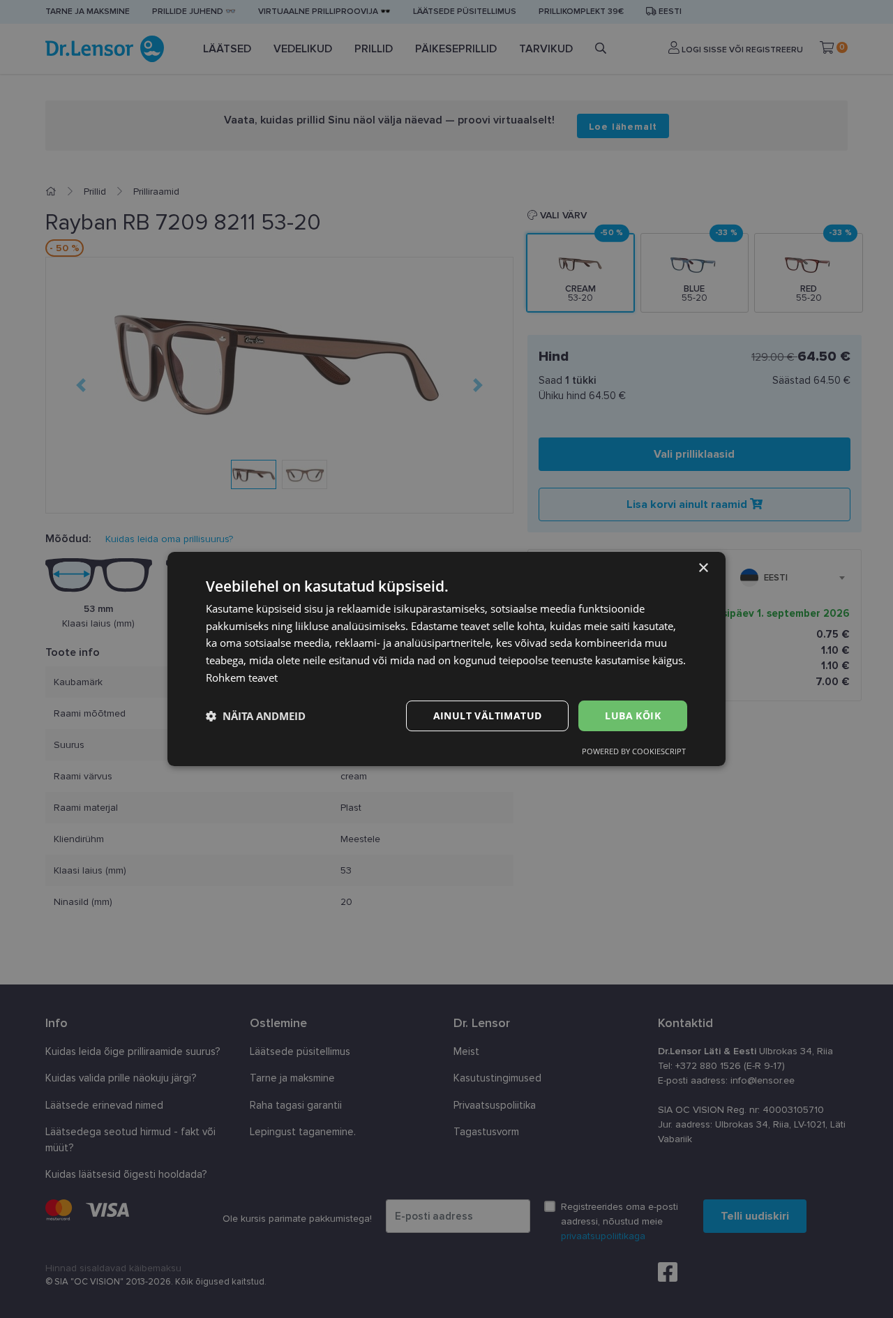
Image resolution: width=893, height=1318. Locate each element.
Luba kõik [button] (633, 715)
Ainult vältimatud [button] (487, 715)
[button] (256, 716)
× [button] (703, 568)
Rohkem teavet (242, 677)
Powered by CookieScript (634, 751)
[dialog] (446, 659)
